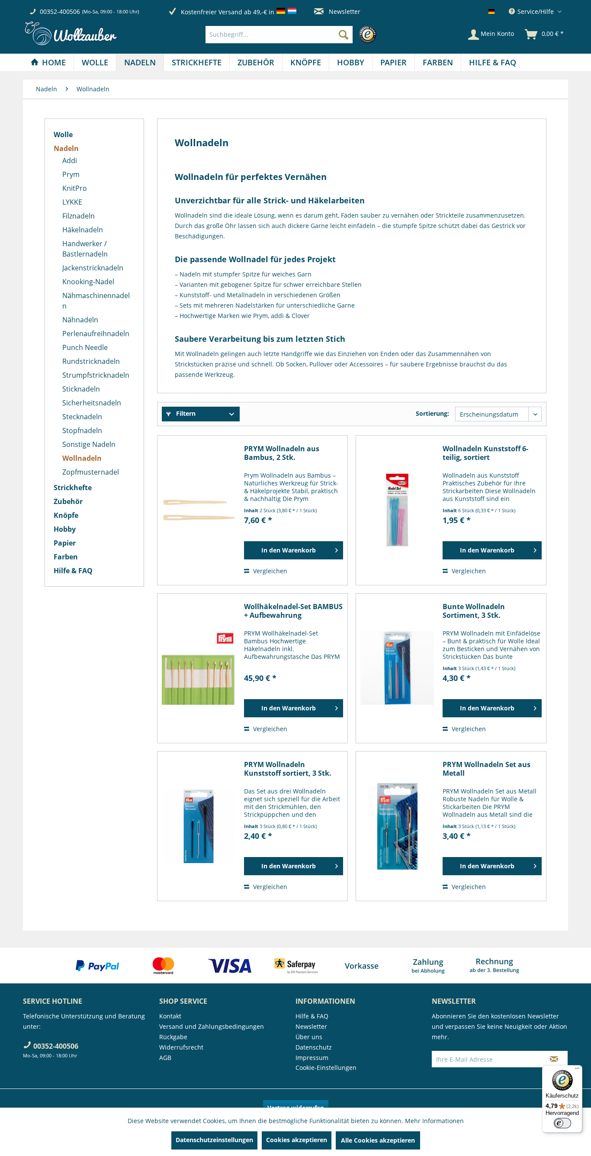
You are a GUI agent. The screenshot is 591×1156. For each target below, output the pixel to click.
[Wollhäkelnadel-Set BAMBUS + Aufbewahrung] (198, 668)
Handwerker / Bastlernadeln (85, 249)
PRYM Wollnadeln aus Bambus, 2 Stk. (281, 453)
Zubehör (68, 501)
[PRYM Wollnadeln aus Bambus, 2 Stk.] (198, 510)
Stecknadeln (82, 416)
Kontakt (170, 1016)
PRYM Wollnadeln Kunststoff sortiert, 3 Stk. (287, 768)
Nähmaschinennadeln (96, 301)
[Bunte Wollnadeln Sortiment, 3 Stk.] (397, 668)
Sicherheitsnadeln (91, 403)
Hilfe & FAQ (73, 570)
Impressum (312, 1057)
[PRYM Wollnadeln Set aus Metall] (397, 826)
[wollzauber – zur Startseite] (70, 33)
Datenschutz (314, 1047)
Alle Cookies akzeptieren (378, 1140)
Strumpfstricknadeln (95, 375)
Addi (69, 160)
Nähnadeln (80, 319)
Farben (66, 557)
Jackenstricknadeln (92, 268)
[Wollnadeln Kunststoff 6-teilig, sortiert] (397, 510)
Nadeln (66, 148)
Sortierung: (432, 413)
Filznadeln (78, 216)
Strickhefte (73, 487)
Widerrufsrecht (181, 1047)
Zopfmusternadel (90, 472)
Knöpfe (66, 515)
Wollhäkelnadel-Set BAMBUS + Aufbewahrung (293, 611)
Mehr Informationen (434, 1121)
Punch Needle (85, 347)
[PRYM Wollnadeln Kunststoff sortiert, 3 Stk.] (198, 826)
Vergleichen (269, 571)
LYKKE (72, 202)
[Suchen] (343, 34)
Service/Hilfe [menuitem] (536, 11)
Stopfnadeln (82, 430)
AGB (165, 1057)
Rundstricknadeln (91, 361)
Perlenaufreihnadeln (95, 333)
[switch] (562, 1123)
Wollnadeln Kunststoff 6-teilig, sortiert (485, 453)
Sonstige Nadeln (89, 444)
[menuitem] (293, 34)
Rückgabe (173, 1037)
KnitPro (74, 188)
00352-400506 (60, 11)
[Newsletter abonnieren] (554, 1059)
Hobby (65, 529)
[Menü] (577, 1070)
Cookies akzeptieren (296, 1140)
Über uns (309, 1037)
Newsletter (343, 11)
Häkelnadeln (82, 229)
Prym (71, 174)
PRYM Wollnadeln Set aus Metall (486, 768)
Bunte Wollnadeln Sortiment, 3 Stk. (474, 611)
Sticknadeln (81, 389)
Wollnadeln (82, 458)
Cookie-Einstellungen (326, 1067)
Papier (65, 543)
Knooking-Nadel (88, 281)
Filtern (185, 413)
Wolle (63, 134)
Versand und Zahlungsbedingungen (211, 1026)
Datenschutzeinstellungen (214, 1140)
